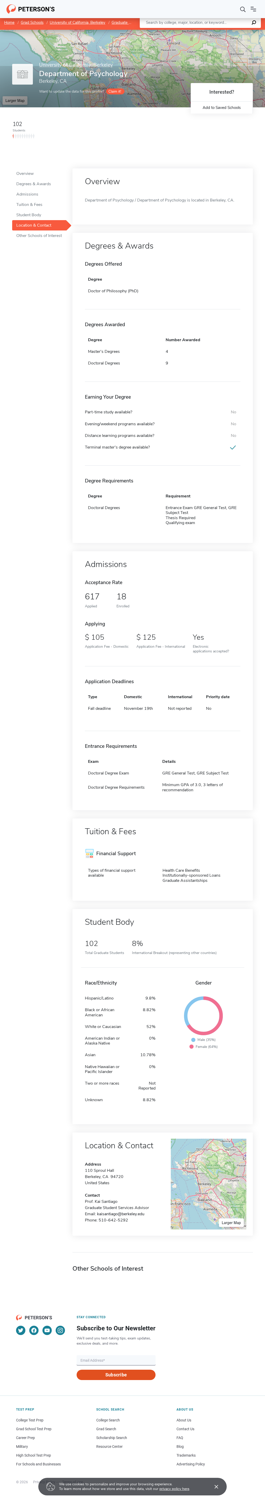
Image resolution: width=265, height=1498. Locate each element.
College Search (108, 1420)
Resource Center (109, 1446)
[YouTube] (47, 1330)
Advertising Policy (190, 1464)
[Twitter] (20, 1330)
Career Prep (25, 1438)
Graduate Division (127, 22)
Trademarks (186, 1455)
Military (22, 1446)
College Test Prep (29, 1420)
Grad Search (106, 1429)
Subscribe (116, 1374)
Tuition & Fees (29, 204)
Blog (180, 1446)
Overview (25, 173)
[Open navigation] (253, 9)
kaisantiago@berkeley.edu (120, 1214)
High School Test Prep (33, 1455)
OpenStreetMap (230, 32)
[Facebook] (34, 1330)
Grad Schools (32, 22)
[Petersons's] (30, 9)
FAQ (179, 1438)
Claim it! (114, 91)
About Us (183, 1420)
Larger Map (15, 100)
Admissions (27, 194)
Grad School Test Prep (33, 1429)
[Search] (243, 9)
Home (9, 22)
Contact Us (185, 1429)
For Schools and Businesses (38, 1464)
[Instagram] (60, 1330)
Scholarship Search (111, 1438)
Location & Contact (33, 225)
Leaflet (204, 32)
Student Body (28, 215)
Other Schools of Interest (39, 236)
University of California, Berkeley (77, 22)
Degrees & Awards (33, 184)
